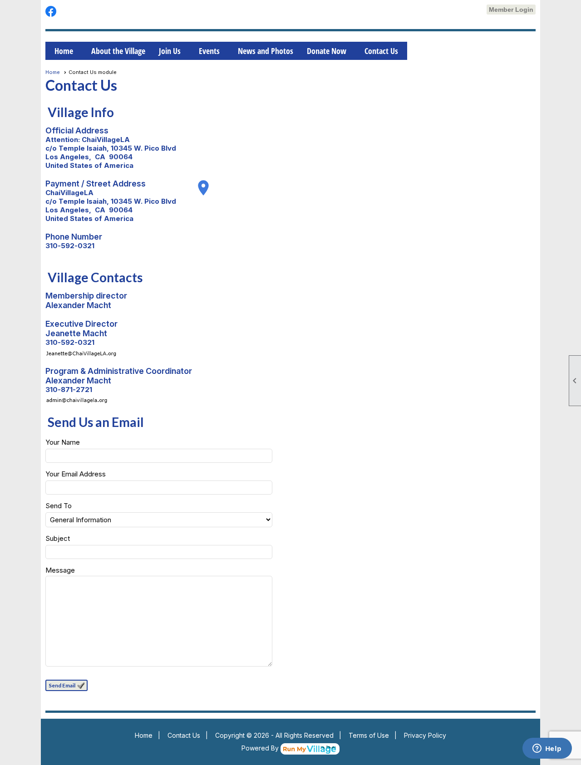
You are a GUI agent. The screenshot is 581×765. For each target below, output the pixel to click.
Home (63, 50)
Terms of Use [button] (369, 735)
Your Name (62, 442)
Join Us (170, 50)
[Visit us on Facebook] (51, 11)
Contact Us (381, 50)
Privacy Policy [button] (425, 735)
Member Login (511, 9)
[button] (66, 685)
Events (209, 50)
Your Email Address (75, 474)
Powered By (261, 748)
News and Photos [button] (265, 50)
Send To (58, 505)
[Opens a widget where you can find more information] (547, 749)
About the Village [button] (118, 50)
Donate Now (326, 50)
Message (60, 570)
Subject (57, 538)
